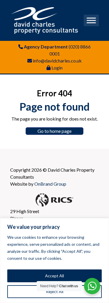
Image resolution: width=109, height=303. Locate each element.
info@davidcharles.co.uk (57, 60)
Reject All (54, 291)
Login (56, 67)
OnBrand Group (50, 184)
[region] (54, 260)
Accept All (54, 275)
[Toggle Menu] (91, 20)
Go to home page (54, 131)
